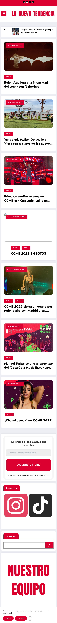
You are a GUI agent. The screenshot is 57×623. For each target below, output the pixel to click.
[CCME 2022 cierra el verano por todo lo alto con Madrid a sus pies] (28, 280)
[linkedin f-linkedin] (33, 2)
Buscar (11, 536)
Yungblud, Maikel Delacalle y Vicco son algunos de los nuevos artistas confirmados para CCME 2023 (27, 142)
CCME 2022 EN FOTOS (28, 253)
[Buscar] (49, 545)
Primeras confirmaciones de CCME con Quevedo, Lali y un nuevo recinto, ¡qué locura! (26, 198)
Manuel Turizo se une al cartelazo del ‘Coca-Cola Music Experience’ (28, 366)
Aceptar (8, 618)
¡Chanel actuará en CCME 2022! (28, 420)
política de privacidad (22, 475)
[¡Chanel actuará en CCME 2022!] (28, 394)
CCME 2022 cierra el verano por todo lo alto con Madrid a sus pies (28, 308)
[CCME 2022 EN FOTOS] (28, 227)
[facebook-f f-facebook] (30, 2)
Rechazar (21, 618)
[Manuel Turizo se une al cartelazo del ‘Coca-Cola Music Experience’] (28, 337)
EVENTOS (15, 247)
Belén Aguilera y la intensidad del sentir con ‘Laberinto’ (26, 84)
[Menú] (3, 13)
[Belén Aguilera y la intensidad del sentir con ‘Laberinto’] (28, 56)
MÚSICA (8, 76)
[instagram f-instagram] (24, 2)
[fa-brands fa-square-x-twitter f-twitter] (27, 2)
